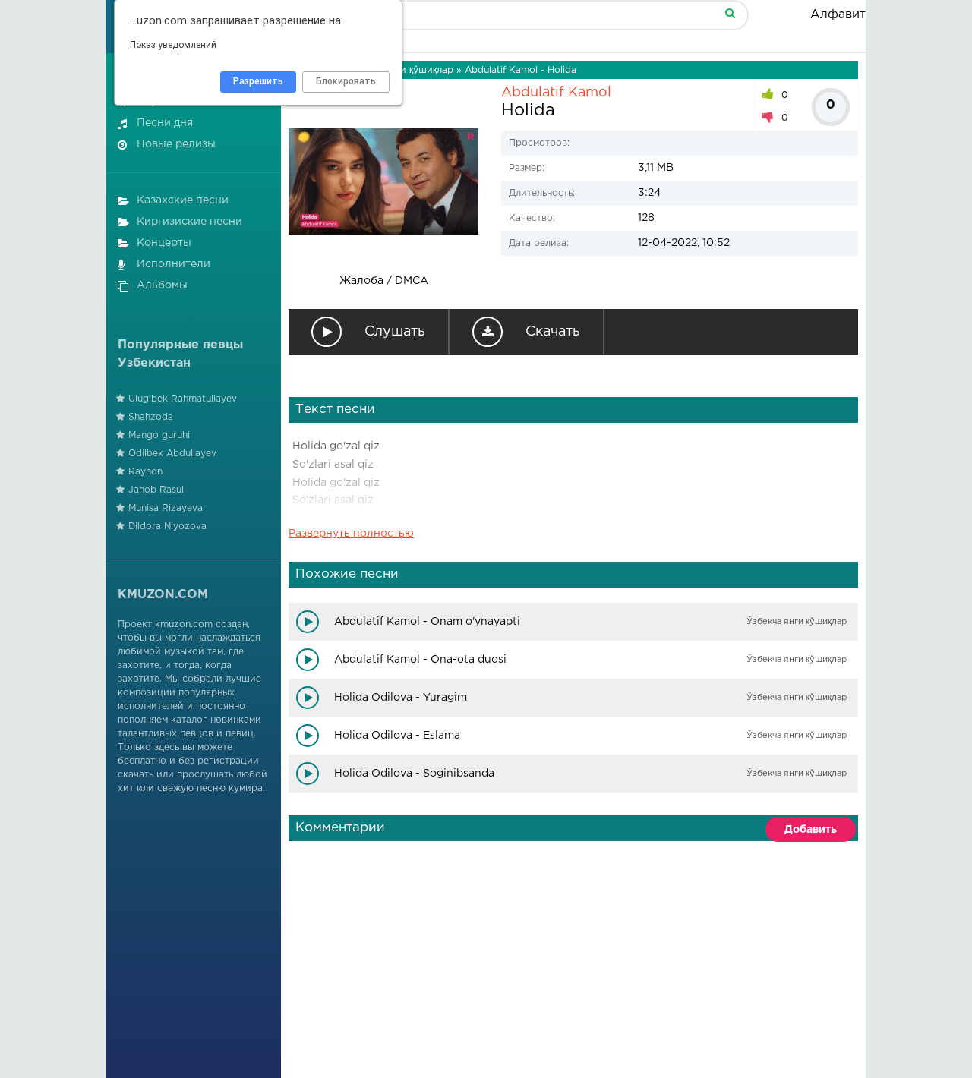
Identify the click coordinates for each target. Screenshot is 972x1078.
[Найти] (730, 12)
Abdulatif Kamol (556, 93)
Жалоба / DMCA (383, 280)
